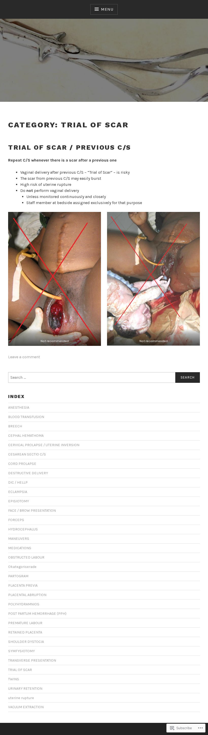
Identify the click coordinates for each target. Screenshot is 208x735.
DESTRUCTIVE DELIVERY (28, 473)
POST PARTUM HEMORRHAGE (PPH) (37, 613)
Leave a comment (24, 356)
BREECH (15, 426)
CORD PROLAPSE (22, 464)
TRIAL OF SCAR (20, 670)
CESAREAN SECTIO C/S (27, 454)
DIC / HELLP (18, 482)
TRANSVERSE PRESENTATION (32, 660)
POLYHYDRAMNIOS (23, 604)
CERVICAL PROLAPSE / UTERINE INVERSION (43, 445)
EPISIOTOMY (18, 501)
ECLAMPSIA (17, 492)
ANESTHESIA (18, 407)
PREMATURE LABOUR (25, 623)
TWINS (13, 679)
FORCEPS (16, 520)
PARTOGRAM (18, 576)
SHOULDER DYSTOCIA (26, 642)
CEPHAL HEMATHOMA (26, 435)
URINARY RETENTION (25, 688)
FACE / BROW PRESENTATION (32, 510)
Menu (107, 9)
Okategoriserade (22, 567)
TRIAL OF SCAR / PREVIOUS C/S (69, 147)
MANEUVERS (18, 539)
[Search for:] (104, 377)
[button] (54, 279)
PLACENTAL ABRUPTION (27, 595)
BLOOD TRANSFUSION (26, 417)
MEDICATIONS (19, 548)
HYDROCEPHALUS (23, 529)
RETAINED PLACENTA (25, 632)
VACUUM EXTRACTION (26, 707)
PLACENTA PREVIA (23, 585)
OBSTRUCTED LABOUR (26, 557)
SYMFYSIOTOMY (21, 651)
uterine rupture (21, 698)
